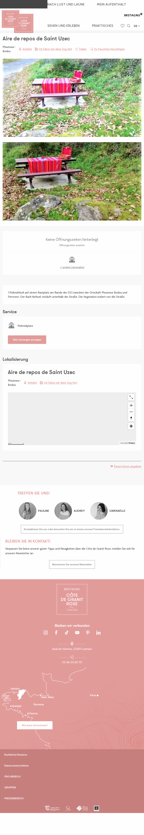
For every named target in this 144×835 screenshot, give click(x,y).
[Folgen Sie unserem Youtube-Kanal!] (77, 633)
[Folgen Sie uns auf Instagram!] (45, 633)
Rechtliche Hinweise (15, 754)
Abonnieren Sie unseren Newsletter (72, 564)
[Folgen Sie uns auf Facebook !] (56, 633)
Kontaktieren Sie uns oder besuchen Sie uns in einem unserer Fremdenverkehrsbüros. (72, 529)
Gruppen (10, 787)
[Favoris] (123, 26)
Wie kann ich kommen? (35, 725)
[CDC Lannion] (52, 808)
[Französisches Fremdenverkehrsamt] (82, 808)
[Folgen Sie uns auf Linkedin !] (98, 633)
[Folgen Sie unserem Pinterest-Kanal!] (88, 633)
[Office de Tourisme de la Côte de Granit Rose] (23, 20)
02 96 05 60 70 (72, 662)
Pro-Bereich (12, 776)
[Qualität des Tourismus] (68, 808)
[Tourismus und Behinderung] (96, 808)
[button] (128, 26)
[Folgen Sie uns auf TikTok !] (66, 633)
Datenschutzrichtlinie (16, 765)
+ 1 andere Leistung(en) (72, 267)
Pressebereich (14, 798)
